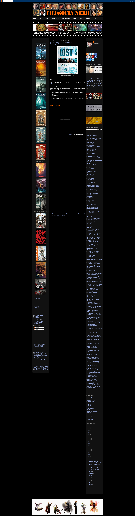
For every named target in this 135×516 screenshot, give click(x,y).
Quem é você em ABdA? (39, 345)
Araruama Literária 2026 (92, 135)
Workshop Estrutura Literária (93, 338)
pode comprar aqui (54, 83)
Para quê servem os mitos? (93, 362)
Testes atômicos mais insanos (93, 386)
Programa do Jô (37, 306)
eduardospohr (59, 134)
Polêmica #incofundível (92, 364)
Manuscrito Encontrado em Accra (94, 281)
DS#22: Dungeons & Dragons (93, 207)
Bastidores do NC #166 (92, 376)
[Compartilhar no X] (79, 134)
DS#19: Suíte (90, 215)
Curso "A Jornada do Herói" (92, 357)
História (98, 80)
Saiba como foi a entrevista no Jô (94, 311)
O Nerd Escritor (90, 405)
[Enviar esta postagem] (74, 134)
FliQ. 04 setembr (90, 182)
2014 (89, 447)
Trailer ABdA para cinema (92, 327)
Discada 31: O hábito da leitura (40, 365)
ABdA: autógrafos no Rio (92, 344)
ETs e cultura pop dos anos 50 (93, 383)
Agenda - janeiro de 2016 (92, 232)
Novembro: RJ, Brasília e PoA (93, 313)
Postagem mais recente (55, 213)
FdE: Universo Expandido (92, 221)
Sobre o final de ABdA (91, 346)
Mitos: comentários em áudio (93, 361)
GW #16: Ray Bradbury (92, 277)
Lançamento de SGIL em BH (93, 146)
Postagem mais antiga (80, 213)
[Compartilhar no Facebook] (80, 134)
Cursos (82, 18)
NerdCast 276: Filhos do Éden (40, 353)
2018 (89, 439)
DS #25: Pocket (90, 175)
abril (90, 482)
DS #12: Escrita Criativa (92, 245)
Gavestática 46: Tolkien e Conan (40, 363)
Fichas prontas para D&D (92, 252)
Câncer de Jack (90, 401)
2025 (89, 427)
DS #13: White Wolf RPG (92, 244)
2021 (89, 434)
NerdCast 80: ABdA (38, 354)
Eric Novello (89, 416)
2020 (89, 436)
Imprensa (88, 18)
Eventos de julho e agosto (92, 208)
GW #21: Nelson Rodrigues (92, 267)
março (90, 484)
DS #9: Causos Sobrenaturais (93, 251)
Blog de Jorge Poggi (91, 419)
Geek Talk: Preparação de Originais (41, 366)
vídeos (100, 86)
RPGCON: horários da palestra (93, 329)
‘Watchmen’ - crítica (91, 387)
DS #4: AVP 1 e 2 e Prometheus (93, 285)
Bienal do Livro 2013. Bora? (93, 260)
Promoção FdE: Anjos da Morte (93, 262)
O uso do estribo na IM (92, 332)
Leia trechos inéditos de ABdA (93, 320)
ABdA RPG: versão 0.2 (92, 349)
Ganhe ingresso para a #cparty (93, 350)
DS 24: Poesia (90, 197)
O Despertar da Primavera (92, 355)
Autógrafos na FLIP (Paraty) (93, 139)
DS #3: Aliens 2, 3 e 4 (91, 288)
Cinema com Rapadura (92, 411)
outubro (90, 471)
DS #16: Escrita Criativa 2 (92, 234)
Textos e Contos (65, 18)
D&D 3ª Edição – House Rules (93, 384)
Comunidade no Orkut (38, 315)
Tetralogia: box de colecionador (93, 172)
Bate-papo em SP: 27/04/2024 (93, 154)
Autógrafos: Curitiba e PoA (92, 318)
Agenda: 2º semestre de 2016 (93, 219)
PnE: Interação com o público (40, 368)
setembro (91, 473)
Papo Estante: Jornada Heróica (40, 358)
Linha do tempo (37, 298)
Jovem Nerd (89, 397)
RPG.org (89, 415)
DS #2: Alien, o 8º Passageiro (93, 291)
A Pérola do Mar (90, 413)
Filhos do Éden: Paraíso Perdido (93, 237)
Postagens (37, 327)
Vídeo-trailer (36, 307)
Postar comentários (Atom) (59, 215)
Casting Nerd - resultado (39, 347)
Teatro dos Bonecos (91, 400)
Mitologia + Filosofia (90, 83)
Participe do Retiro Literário (93, 156)
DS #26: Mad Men (91, 168)
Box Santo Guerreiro (91, 145)
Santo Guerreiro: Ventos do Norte (94, 160)
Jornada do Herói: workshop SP (93, 340)
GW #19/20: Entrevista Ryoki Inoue (94, 271)
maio (90, 480)
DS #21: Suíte (90, 210)
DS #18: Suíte (90, 222)
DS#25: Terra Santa (91, 183)
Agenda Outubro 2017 (91, 200)
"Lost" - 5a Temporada (91, 353)
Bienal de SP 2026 (91, 137)
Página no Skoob (37, 317)
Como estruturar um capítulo (93, 185)
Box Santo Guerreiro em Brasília (94, 138)
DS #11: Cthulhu (90, 247)
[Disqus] (67, 157)
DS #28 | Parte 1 (90, 163)
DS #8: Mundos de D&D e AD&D (94, 254)
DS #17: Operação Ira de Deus (93, 229)
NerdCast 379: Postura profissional (41, 369)
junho (90, 478)
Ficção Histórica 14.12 (91, 178)
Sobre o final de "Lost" (91, 331)
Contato (96, 18)
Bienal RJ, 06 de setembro (92, 240)
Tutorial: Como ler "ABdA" (92, 354)
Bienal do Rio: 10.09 (91, 203)
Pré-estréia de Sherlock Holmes (93, 342)
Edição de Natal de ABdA (92, 310)
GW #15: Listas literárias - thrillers (94, 280)
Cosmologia (36, 300)
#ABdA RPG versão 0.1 (92, 380)
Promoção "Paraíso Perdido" (93, 236)
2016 (89, 443)
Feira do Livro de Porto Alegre (93, 276)
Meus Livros (55, 18)
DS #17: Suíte (90, 226)
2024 (89, 428)
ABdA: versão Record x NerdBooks (94, 328)
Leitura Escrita (90, 418)
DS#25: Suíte (90, 181)
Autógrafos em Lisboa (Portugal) (94, 141)
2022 (89, 432)
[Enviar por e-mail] (76, 134)
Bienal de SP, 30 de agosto (92, 248)
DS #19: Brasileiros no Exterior (93, 218)
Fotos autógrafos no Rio (92, 324)
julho (90, 477)
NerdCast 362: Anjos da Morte (40, 352)
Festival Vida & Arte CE (92, 190)
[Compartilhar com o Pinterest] (82, 134)
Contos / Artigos (37, 301)
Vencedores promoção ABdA (93, 358)
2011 (89, 452)
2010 (89, 454)
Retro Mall (89, 404)
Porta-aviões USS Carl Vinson (93, 335)
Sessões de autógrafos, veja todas (94, 325)
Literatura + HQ (92, 82)
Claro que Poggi (90, 408)
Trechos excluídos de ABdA (93, 339)
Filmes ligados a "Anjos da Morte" (94, 269)
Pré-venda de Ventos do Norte (93, 157)
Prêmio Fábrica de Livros (39, 309)
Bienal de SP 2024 (91, 153)
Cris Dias (89, 409)
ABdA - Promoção (91, 360)
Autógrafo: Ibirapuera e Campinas (94, 315)
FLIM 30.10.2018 (90, 179)
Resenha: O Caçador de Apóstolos (94, 317)
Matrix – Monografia (91, 382)
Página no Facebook (38, 316)
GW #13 (94, 284)
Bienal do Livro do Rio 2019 (92, 171)
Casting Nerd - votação (38, 346)
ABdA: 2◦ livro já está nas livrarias (94, 321)
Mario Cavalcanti (90, 398)
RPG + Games (97, 85)
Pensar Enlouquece (91, 407)
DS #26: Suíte (90, 167)
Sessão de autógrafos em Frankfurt (94, 259)
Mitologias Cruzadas (91, 148)
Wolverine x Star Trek (91, 379)
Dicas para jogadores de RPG (93, 186)
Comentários (37, 329)
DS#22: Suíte (90, 205)
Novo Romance (90, 165)
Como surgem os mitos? (92, 365)
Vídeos (47, 18)
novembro (91, 459)
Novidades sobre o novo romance (94, 306)
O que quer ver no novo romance (94, 309)
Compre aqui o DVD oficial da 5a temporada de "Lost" (62, 102)
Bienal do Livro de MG (91, 230)
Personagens (36, 299)
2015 (89, 445)
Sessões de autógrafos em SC (93, 307)
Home (34, 18)
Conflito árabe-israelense (92, 347)
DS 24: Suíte (90, 194)
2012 (89, 450)
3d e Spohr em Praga (91, 373)
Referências (36, 308)
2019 (89, 438)
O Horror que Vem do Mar (92, 241)
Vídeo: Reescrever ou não (92, 193)
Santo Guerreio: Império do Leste (94, 152)
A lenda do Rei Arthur (91, 333)
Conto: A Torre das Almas (92, 223)
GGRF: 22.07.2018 (91, 187)
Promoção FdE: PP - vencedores (94, 233)
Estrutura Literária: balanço (92, 351)
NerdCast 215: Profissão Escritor (40, 359)
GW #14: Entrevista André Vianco (94, 282)
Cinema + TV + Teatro (61, 135)
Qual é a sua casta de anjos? (40, 344)
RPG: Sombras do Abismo (92, 189)
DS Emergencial (90, 174)
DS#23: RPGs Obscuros (92, 204)
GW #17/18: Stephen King (92, 274)
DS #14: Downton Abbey (92, 243)
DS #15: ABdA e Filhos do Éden (93, 238)
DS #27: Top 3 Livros (91, 164)
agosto (90, 475)
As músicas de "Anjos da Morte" (94, 266)
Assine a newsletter (91, 149)
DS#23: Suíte (90, 201)
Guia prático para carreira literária (94, 278)
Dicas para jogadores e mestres (93, 372)
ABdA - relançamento (91, 366)
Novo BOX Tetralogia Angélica (93, 159)
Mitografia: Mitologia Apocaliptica (40, 355)
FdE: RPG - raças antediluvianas (94, 227)
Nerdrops (89, 412)
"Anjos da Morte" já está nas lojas (94, 265)
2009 (89, 456)
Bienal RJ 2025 (90, 150)
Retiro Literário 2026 (91, 143)
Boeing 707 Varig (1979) (92, 377)
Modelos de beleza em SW (92, 369)
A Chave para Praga (91, 371)
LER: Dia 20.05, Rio (91, 192)
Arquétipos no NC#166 (91, 375)
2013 (89, 449)
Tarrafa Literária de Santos (92, 170)
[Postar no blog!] (78, 134)
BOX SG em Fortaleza (92, 142)
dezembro (91, 458)
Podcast (41, 18)
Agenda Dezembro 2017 (92, 199)
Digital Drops (89, 402)
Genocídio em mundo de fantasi (93, 388)
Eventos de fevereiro (91, 214)
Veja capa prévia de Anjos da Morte (94, 273)
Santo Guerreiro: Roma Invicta (93, 161)
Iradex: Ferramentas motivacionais (41, 367)
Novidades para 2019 (91, 176)
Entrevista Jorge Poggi (92, 368)
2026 (89, 425)
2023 (89, 430)
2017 (89, 441)
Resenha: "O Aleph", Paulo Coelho (94, 314)
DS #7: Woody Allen (91, 255)
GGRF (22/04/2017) (91, 212)
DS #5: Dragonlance (91, 258)
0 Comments (70, 134)
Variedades (89, 86)
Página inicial (68, 213)
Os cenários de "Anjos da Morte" (94, 263)
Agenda (75, 18)
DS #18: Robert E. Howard (92, 225)
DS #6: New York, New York (93, 256)
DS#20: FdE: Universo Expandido (94, 216)
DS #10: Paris (90, 249)
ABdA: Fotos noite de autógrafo (93, 343)
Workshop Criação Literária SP (93, 322)
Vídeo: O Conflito (90, 196)
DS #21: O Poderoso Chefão (93, 211)
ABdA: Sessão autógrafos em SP (94, 336)
